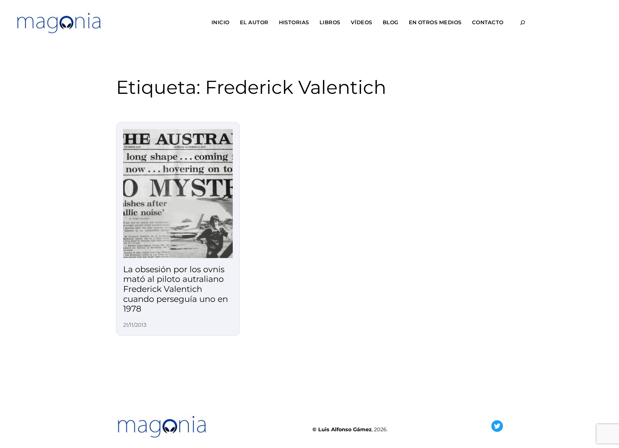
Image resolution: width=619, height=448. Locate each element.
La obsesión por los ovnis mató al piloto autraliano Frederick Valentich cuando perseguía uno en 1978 (175, 289)
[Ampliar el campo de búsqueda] (522, 22)
